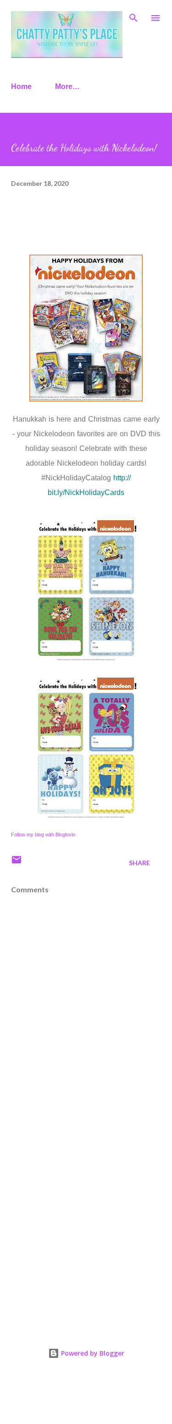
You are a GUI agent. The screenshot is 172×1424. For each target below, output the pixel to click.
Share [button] (139, 863)
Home (21, 86)
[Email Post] (16, 863)
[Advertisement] (86, 1222)
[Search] (133, 16)
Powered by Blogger (91, 1353)
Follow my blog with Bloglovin (43, 834)
